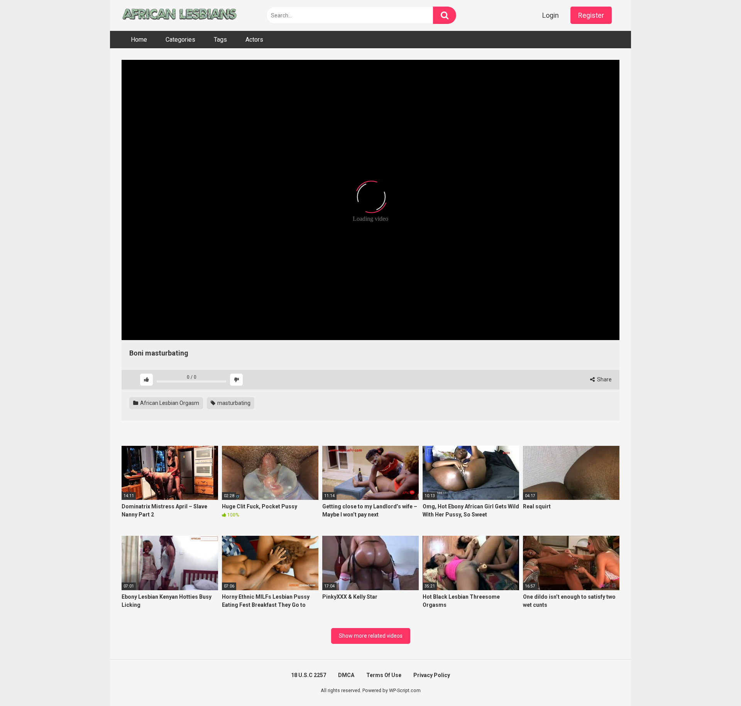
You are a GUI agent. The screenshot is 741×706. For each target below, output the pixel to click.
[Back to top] (715, 683)
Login (550, 15)
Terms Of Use (383, 675)
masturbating (233, 403)
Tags (220, 39)
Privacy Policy (431, 675)
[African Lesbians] (179, 15)
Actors (254, 39)
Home (139, 39)
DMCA (346, 675)
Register (591, 15)
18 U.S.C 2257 (308, 675)
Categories (180, 39)
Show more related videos (371, 636)
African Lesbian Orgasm (169, 403)
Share (604, 379)
